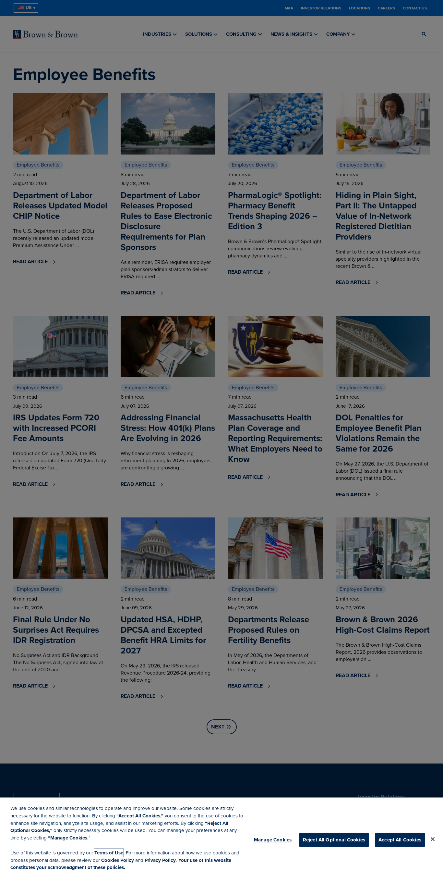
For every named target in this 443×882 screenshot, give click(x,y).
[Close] (432, 839)
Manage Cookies (273, 839)
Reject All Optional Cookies (334, 839)
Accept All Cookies (399, 839)
